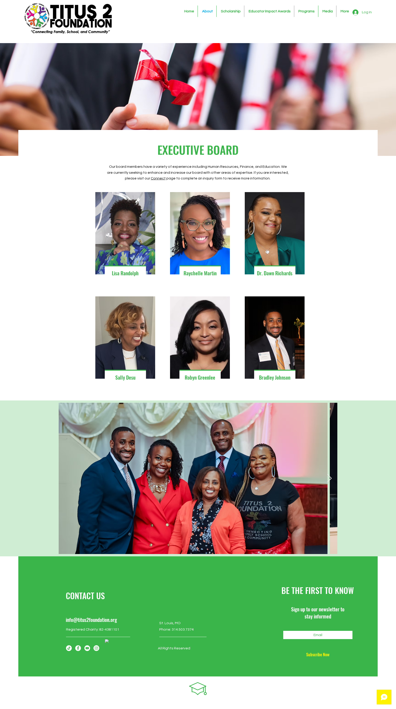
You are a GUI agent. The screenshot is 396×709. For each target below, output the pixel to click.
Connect (158, 178)
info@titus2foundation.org (91, 619)
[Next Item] (329, 478)
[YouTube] (87, 648)
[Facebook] (78, 648)
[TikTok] (69, 648)
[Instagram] (96, 648)
